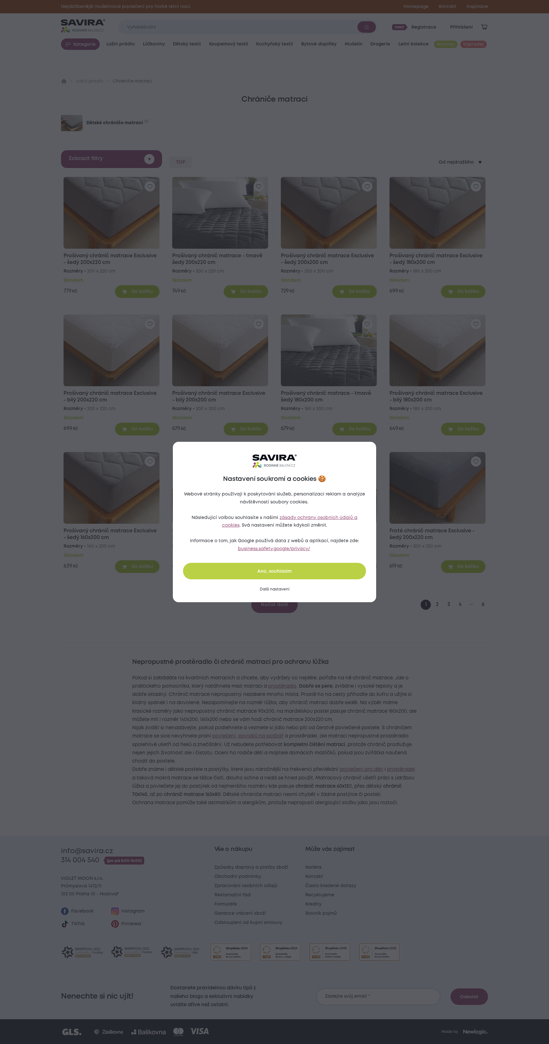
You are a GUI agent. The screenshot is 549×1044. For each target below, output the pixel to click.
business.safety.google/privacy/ (274, 549)
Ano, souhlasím (274, 571)
